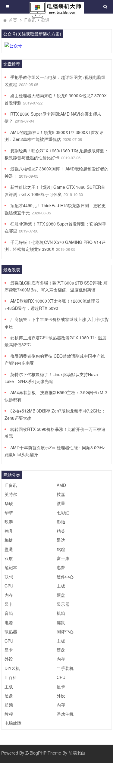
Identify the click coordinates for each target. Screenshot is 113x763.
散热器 (11, 631)
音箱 (9, 613)
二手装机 (65, 668)
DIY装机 (12, 668)
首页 (13, 20)
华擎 (9, 512)
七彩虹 (63, 512)
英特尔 (11, 494)
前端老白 (76, 753)
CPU (9, 586)
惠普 (61, 567)
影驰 (61, 522)
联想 (9, 577)
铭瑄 (61, 549)
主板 (61, 586)
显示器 (63, 604)
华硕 (9, 503)
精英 (61, 531)
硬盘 (61, 595)
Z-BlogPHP (35, 753)
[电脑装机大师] (57, 9)
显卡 (9, 604)
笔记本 (11, 567)
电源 (9, 622)
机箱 (61, 613)
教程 (9, 714)
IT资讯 (30, 20)
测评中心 (65, 631)
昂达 (61, 540)
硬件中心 (65, 577)
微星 (61, 503)
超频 (9, 705)
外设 (9, 659)
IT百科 (11, 677)
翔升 (9, 531)
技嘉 (61, 494)
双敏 (9, 558)
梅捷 (9, 540)
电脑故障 (13, 723)
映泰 (9, 522)
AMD (61, 485)
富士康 (63, 558)
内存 (9, 595)
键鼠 (61, 622)
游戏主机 (65, 714)
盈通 (45, 20)
